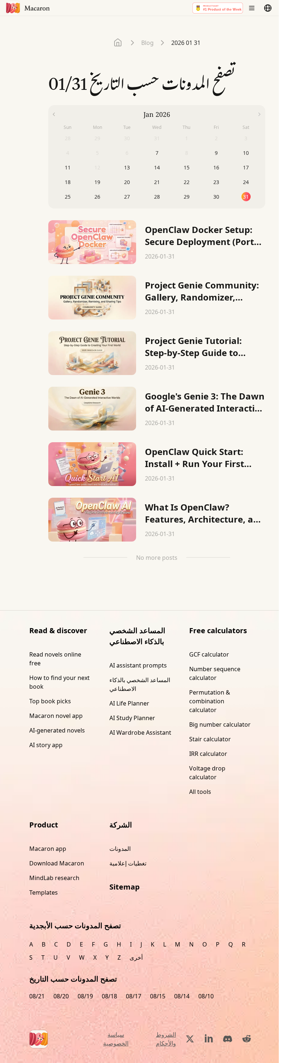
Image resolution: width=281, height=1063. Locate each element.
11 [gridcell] (68, 167)
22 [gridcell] (187, 182)
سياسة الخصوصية (115, 1039)
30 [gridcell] (216, 196)
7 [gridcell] (157, 152)
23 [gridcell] (216, 182)
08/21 (37, 996)
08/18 (109, 996)
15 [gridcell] (187, 167)
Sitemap (124, 887)
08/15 (157, 996)
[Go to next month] (259, 114)
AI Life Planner (129, 703)
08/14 (182, 996)
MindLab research (54, 878)
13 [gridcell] (127, 167)
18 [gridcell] (68, 182)
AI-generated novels (57, 730)
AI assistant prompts (138, 665)
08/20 (61, 996)
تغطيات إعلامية (127, 863)
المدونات (120, 849)
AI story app (46, 745)
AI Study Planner (132, 718)
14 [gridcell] (157, 167)
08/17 (133, 996)
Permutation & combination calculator (209, 701)
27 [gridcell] (127, 196)
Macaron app (47, 849)
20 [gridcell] (127, 182)
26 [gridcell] (97, 196)
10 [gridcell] (246, 152)
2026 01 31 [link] (186, 43)
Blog (147, 43)
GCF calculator (209, 654)
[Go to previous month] (54, 114)
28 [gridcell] (157, 196)
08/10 (206, 996)
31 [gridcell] (246, 196)
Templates (43, 892)
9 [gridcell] (216, 152)
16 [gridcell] (216, 167)
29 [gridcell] (187, 196)
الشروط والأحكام (166, 1039)
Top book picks (50, 701)
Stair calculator (210, 739)
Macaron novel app (56, 716)
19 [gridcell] (97, 182)
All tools (200, 792)
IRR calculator (208, 754)
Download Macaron (56, 863)
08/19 (85, 996)
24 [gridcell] (246, 182)
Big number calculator (220, 724)
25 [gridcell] (68, 196)
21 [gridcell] (157, 182)
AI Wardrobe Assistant (140, 733)
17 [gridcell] (246, 167)
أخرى (136, 957)
